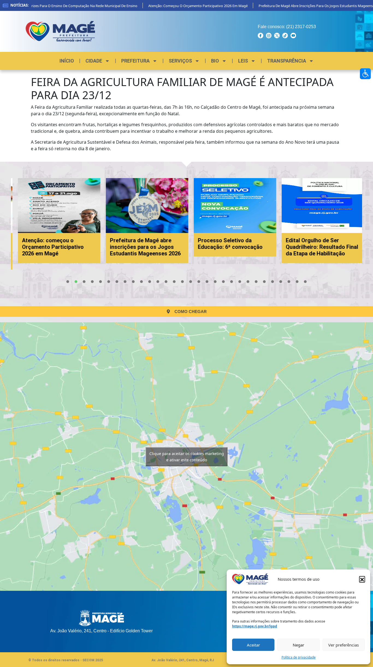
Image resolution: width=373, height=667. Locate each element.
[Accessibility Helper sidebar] (365, 73)
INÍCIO (67, 61)
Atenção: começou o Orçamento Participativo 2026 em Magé (188, 5)
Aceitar (253, 645)
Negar (298, 645)
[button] (362, 579)
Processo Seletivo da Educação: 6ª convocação (226, 243)
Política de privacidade (299, 657)
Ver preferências (343, 645)
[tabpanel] (55, 220)
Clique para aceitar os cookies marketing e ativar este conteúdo (186, 456)
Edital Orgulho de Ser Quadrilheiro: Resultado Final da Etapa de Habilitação (318, 247)
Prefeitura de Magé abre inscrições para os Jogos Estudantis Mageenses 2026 (141, 247)
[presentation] (68, 281)
